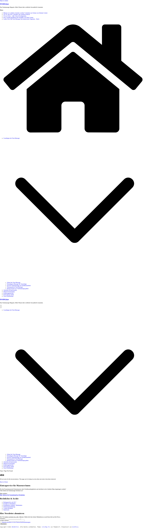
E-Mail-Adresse (4, 520)
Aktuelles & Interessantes (10, 290)
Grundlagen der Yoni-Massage (11, 138)
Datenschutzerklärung (9, 506)
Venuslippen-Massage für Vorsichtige (17, 284)
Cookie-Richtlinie (8, 508)
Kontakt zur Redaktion (9, 503)
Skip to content (4, 0)
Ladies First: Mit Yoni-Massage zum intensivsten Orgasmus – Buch (21, 19)
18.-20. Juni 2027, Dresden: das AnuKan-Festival (16, 14)
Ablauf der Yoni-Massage (13, 282)
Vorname (2, 518)
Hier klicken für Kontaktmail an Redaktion (12, 495)
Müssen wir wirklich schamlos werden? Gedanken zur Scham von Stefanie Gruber (25, 13)
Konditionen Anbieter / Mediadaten (12, 505)
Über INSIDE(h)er (8, 296)
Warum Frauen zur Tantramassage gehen (17, 288)
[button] (74, 281)
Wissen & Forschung (9, 291)
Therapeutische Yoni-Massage (15, 287)
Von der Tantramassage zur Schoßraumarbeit (19, 285)
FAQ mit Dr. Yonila (8, 294)
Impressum (6, 510)
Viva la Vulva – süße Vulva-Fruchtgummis (14, 16)
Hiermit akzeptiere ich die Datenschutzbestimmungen (16, 522)
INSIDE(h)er (4, 4)
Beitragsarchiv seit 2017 (9, 502)
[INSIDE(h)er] (73, 135)
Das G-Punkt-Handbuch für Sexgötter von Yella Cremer (18, 17)
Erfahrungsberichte (8, 293)
